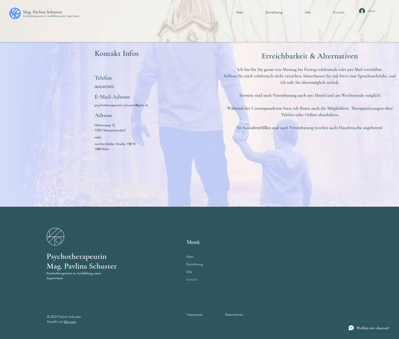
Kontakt (192, 279)
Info (189, 272)
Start (189, 256)
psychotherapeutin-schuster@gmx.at (121, 105)
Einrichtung (194, 264)
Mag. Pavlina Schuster (42, 12)
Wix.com (69, 322)
